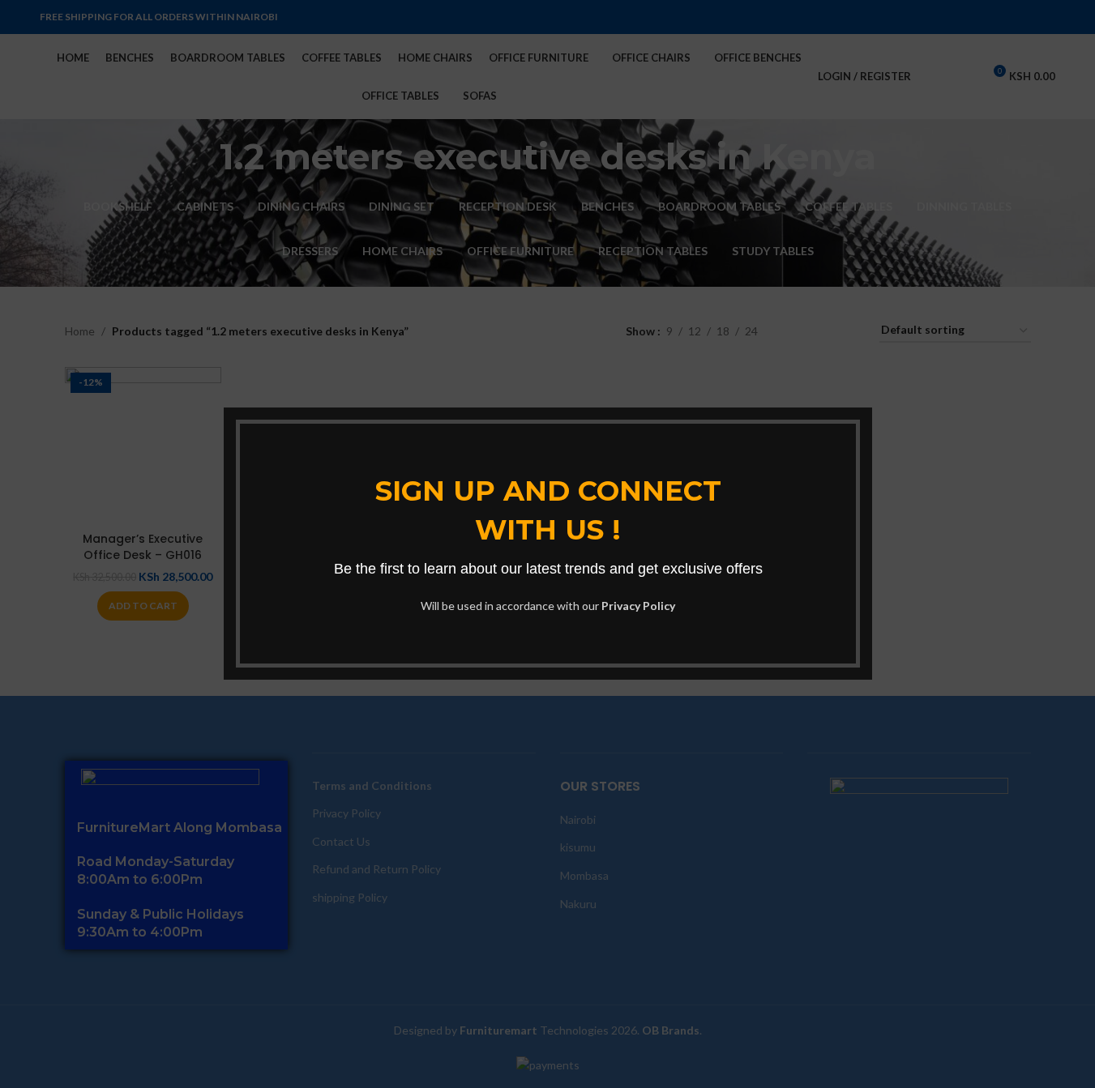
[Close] (864, 387)
